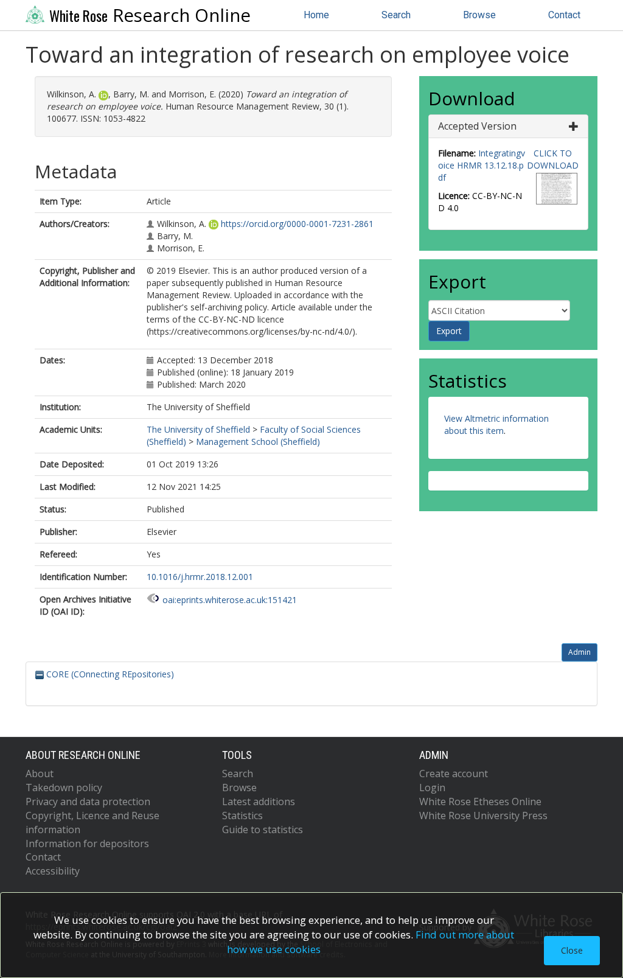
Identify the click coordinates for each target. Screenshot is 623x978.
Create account (453, 773)
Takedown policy (64, 787)
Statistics (242, 815)
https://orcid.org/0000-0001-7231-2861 (297, 223)
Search (396, 15)
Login (432, 787)
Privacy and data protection (88, 801)
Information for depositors (87, 843)
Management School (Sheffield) (258, 441)
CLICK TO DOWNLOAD (553, 159)
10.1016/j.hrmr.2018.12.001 (200, 576)
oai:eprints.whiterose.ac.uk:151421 (229, 600)
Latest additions (258, 801)
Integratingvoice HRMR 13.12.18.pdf (481, 165)
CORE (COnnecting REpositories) (109, 674)
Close (572, 950)
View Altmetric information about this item (496, 424)
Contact (564, 15)
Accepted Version (477, 126)
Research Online (150, 15)
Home (316, 15)
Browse (479, 15)
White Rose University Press (483, 815)
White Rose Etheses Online (480, 801)
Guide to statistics (262, 829)
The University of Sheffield (198, 429)
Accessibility (53, 871)
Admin (579, 652)
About (40, 773)
